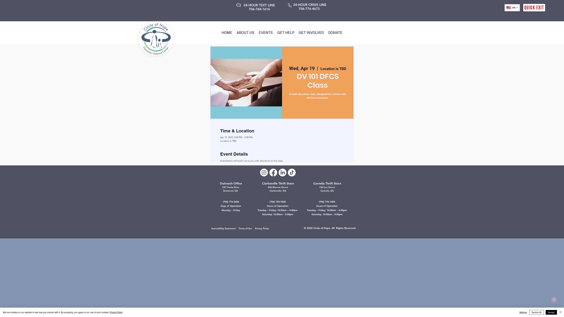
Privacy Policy (262, 228)
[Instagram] (264, 172)
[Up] (554, 299)
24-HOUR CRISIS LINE (309, 5)
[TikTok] (292, 172)
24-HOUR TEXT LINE (259, 5)
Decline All (536, 312)
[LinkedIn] (282, 172)
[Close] (560, 312)
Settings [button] (523, 312)
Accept (551, 312)
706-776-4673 (309, 9)
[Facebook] (273, 172)
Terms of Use (245, 228)
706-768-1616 (259, 9)
